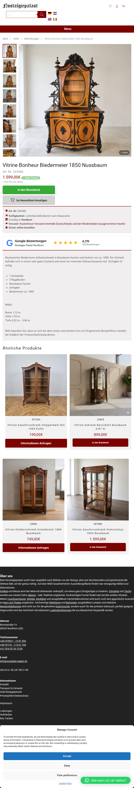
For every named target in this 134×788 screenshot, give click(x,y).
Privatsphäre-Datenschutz (14, 695)
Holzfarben (6, 714)
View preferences (67, 775)
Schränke (114, 591)
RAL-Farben (6, 718)
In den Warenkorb (29, 190)
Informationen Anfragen (36, 443)
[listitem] (10, 51)
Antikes (4, 591)
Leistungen (6, 711)
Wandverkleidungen (10, 606)
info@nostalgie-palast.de (13, 661)
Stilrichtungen (31, 38)
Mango (32, 595)
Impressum (6, 703)
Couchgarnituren (17, 599)
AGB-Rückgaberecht (11, 692)
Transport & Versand (11, 688)
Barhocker (71, 602)
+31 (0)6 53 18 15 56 (11, 648)
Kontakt (4, 684)
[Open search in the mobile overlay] (26, 14)
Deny (67, 765)
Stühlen (31, 599)
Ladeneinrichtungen (61, 610)
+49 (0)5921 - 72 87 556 (13, 641)
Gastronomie (62, 606)
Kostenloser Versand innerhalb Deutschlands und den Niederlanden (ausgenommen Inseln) (72, 223)
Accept (67, 756)
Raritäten (41, 599)
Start (5, 38)
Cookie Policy (65, 783)
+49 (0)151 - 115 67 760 (13, 644)
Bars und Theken (12, 602)
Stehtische (55, 602)
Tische (127, 591)
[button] (106, 780)
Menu (67, 29)
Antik (16, 38)
